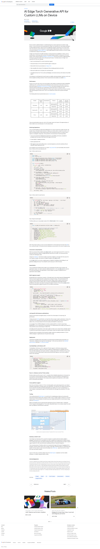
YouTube (33, 1)
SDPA (38, 319)
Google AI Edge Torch (42, 50)
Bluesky (2, 528)
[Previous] (31, 484)
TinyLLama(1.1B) (53, 147)
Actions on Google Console (71, 533)
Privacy (5, 546)
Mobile (42, 476)
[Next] (69, 484)
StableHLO (36, 256)
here (65, 77)
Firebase (24, 542)
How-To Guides (52, 476)
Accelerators (36, 531)
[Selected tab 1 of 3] (48, 521)
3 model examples (52, 93)
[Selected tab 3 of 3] (51, 521)
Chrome (19, 542)
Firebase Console (70, 531)
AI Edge (26, 8)
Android (14, 542)
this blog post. (36, 400)
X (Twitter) (3, 533)
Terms (2, 546)
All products (39, 542)
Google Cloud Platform (31, 542)
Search (51, 4)
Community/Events (19, 1)
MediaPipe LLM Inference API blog (44, 86)
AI (46, 476)
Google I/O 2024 (39, 478)
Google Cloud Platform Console (72, 528)
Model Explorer (41, 396)
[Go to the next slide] (77, 507)
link (67, 244)
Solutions (67, 476)
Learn (25, 1)
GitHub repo (55, 447)
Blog (29, 1)
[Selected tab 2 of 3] (50, 521)
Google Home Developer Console (72, 538)
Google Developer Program (38, 526)
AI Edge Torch (48, 65)
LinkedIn (2, 531)
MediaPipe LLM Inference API (48, 56)
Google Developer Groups (38, 528)
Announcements (60, 476)
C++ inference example (44, 342)
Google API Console (70, 526)
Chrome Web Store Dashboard (72, 536)
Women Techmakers (37, 533)
